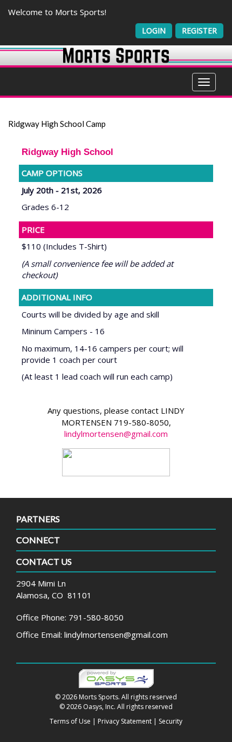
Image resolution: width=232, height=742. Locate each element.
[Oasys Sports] (116, 678)
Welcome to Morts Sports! (57, 11)
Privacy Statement (125, 721)
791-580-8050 (96, 617)
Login (154, 30)
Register (199, 30)
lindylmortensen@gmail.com (116, 433)
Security (170, 721)
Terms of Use (70, 721)
